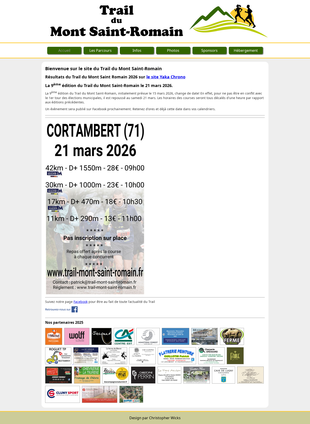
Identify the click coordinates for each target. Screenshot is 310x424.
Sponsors (209, 50)
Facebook (81, 301)
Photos (173, 50)
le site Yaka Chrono (165, 77)
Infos (137, 50)
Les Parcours (100, 50)
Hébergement (246, 50)
